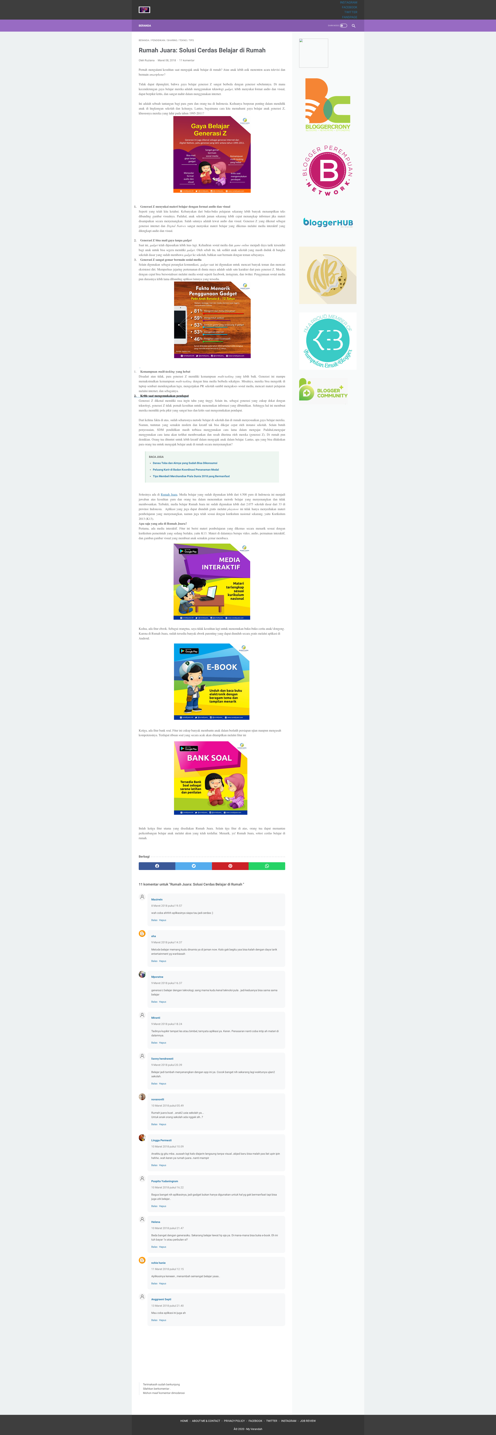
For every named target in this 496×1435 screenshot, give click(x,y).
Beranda (145, 25)
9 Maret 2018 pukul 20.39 (166, 1064)
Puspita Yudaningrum (164, 1181)
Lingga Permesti (161, 1140)
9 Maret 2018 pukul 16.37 (166, 983)
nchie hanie (158, 1262)
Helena (155, 1221)
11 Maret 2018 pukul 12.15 (167, 1269)
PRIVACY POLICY (234, 1420)
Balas (154, 920)
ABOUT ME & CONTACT (206, 1420)
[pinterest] (230, 866)
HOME (184, 1420)
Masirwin (157, 899)
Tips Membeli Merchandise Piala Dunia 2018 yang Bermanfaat (191, 476)
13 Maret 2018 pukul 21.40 (167, 1305)
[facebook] (157, 866)
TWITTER (350, 12)
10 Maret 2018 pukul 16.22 (167, 1187)
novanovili (157, 1099)
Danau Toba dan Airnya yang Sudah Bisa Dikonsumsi (185, 463)
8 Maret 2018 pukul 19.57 (166, 905)
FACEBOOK (349, 7)
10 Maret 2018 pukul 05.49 (167, 1105)
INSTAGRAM (348, 2)
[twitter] (193, 866)
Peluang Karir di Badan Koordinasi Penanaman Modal (186, 469)
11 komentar (187, 60)
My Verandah (254, 1429)
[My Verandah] (147, 10)
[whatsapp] (267, 866)
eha (153, 936)
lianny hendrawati (162, 1058)
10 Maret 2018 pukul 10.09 (167, 1146)
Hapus (162, 920)
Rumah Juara (169, 494)
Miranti (155, 1017)
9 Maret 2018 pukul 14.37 (166, 942)
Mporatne (157, 976)
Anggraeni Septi (161, 1299)
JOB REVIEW (308, 1420)
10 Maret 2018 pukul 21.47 (167, 1228)
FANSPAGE (349, 17)
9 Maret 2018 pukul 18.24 (166, 1023)
